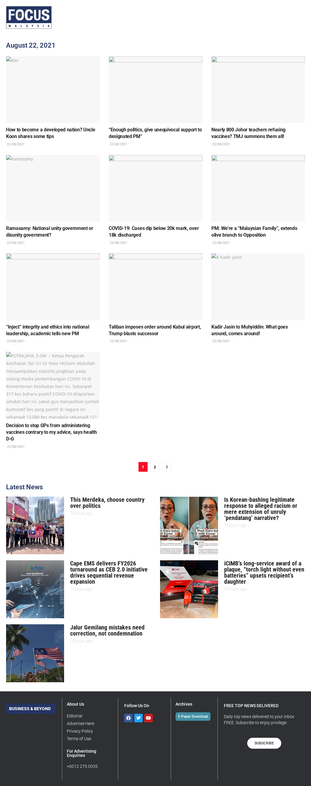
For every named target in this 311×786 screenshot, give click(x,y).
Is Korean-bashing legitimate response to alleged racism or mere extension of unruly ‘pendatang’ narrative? (260, 508)
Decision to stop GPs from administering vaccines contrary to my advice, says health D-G (51, 432)
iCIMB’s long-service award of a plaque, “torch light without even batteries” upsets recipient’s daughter (264, 572)
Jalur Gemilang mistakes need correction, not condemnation (107, 630)
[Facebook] (128, 718)
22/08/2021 (15, 144)
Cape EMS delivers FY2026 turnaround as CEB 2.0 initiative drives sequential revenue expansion (109, 572)
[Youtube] (148, 718)
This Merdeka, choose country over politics (107, 502)
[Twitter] (138, 718)
